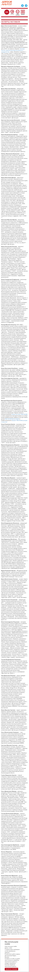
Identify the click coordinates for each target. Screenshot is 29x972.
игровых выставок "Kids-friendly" (19, 414)
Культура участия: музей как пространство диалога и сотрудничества (13, 50)
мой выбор (17, 14)
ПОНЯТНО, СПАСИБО (11, 969)
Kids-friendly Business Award (12, 419)
